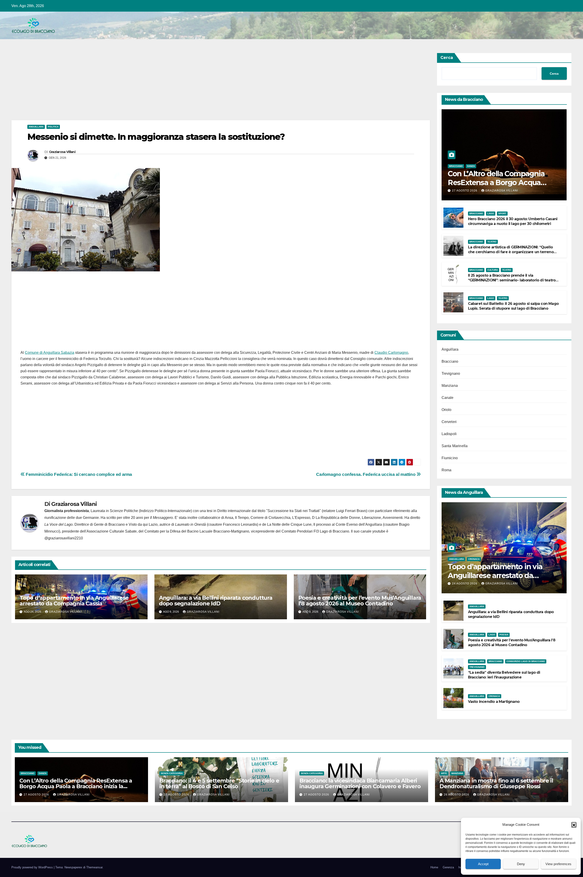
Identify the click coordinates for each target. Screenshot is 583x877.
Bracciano (456, 166)
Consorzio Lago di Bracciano (525, 661)
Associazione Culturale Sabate (112, 531)
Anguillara (36, 126)
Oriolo (447, 410)
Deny (521, 864)
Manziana (450, 386)
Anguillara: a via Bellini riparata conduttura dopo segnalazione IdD (215, 600)
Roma (447, 470)
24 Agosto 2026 (465, 583)
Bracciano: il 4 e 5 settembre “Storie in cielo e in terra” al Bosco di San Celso (219, 783)
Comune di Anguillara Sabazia (49, 352)
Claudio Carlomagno (391, 352)
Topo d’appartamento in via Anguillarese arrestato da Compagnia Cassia (74, 600)
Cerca (446, 57)
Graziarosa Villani (62, 152)
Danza (471, 166)
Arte (444, 773)
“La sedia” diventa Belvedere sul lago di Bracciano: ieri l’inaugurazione (504, 674)
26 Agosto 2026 (457, 794)
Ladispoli (449, 434)
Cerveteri (449, 422)
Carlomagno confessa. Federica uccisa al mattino (366, 474)
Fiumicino (450, 458)
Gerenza (448, 867)
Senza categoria (172, 773)
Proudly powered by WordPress (32, 867)
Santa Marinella (455, 446)
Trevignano (451, 373)
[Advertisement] (148, 86)
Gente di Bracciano (109, 524)
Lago (490, 213)
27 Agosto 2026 (465, 190)
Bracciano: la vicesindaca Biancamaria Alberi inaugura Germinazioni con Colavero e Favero (359, 783)
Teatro (491, 241)
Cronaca (474, 559)
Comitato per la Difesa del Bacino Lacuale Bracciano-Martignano (196, 531)
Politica (53, 126)
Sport (502, 213)
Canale (448, 398)
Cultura (492, 270)
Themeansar (94, 867)
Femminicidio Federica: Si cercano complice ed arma (78, 474)
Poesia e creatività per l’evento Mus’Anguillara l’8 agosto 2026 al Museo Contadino (359, 600)
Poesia (503, 634)
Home (434, 867)
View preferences (558, 864)
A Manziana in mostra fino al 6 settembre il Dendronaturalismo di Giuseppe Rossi (496, 783)
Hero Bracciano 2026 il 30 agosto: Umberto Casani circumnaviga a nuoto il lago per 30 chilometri (512, 221)
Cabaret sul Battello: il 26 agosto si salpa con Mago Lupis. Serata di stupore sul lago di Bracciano (513, 306)
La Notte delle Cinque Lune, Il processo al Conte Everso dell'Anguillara (324, 524)
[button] (574, 824)
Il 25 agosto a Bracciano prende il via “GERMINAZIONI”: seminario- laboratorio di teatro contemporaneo (512, 280)
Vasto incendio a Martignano (493, 701)
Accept (483, 864)
